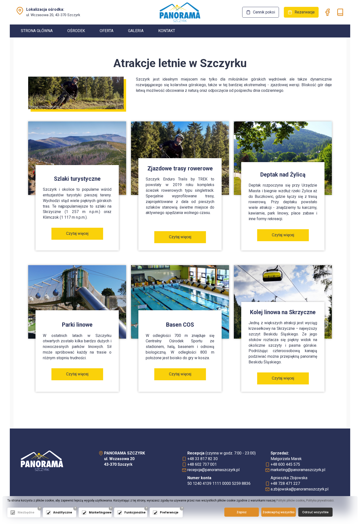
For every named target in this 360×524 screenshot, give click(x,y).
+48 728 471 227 (285, 483)
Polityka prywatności (320, 500)
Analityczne (62, 512)
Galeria (136, 30)
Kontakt (166, 30)
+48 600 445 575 (285, 464)
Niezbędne (26, 512)
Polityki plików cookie (290, 500)
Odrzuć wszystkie (315, 512)
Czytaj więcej (77, 233)
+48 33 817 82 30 (202, 458)
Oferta (106, 30)
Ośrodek (76, 30)
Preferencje (169, 512)
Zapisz (242, 512)
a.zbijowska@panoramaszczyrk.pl (299, 489)
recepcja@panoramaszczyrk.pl (213, 469)
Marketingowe (99, 512)
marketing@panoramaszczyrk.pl (298, 469)
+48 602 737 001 (202, 464)
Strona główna (37, 30)
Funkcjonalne (134, 512)
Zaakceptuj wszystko (279, 512)
